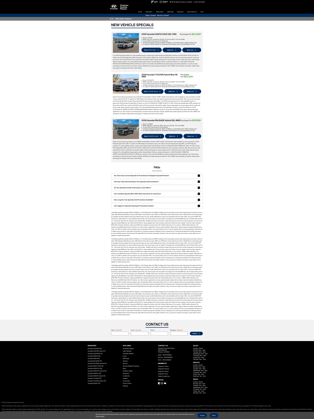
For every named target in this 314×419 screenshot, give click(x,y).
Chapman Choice (163, 366)
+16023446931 (168, 357)
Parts (124, 368)
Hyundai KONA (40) (94, 358)
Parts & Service (191, 12)
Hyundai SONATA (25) (94, 373)
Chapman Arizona (163, 369)
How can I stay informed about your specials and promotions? (136, 182)
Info (202, 12)
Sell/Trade (170, 12)
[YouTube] (165, 383)
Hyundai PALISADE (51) (95, 361)
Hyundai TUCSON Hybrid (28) (97, 381)
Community (126, 381)
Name (116, 330)
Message (176, 330)
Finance (125, 361)
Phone (152, 330)
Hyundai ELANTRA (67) (95, 348)
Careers (125, 378)
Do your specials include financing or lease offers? (132, 188)
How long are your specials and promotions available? (133, 200)
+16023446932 (166, 360)
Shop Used (159, 12)
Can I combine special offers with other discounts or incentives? (137, 194)
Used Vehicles (127, 351)
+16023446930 (167, 355)
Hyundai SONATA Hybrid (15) (96, 376)
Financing (180, 12)
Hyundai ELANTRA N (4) (95, 353)
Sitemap (125, 386)
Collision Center (128, 371)
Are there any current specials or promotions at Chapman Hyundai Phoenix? (141, 175)
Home (140, 12)
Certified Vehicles (128, 353)
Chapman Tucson (163, 371)
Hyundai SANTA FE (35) (95, 368)
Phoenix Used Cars (164, 376)
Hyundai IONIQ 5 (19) (94, 356)
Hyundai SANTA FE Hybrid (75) (97, 371)
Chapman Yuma (163, 374)
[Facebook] (159, 383)
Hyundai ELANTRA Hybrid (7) (97, 351)
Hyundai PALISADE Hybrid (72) (97, 363)
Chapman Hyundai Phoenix (124, 7)
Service (125, 363)
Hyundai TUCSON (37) (94, 378)
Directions (126, 373)
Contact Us (126, 376)
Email (136, 330)
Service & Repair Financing (131, 366)
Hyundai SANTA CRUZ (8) (95, 366)
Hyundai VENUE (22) (94, 383)
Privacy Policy (127, 383)
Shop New (149, 12)
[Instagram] (162, 383)
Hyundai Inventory (128, 348)
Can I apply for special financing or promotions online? (134, 206)
